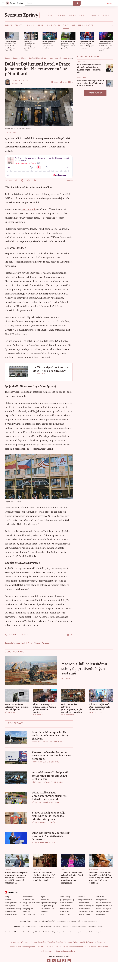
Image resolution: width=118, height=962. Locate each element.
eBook (56, 82)
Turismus (45, 643)
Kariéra (34, 942)
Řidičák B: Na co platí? (103, 909)
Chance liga (45, 900)
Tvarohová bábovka (66, 909)
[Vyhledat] (77, 3)
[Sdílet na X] (71, 635)
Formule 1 (44, 912)
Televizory (83, 932)
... (112, 24)
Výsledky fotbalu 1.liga (49, 903)
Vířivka (100, 926)
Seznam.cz (110, 3)
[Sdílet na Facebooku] (68, 635)
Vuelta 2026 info (28, 900)
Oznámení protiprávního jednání (22, 946)
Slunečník (56, 926)
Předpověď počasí (48, 921)
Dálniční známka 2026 (103, 903)
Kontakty (51, 942)
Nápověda (42, 942)
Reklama (68, 942)
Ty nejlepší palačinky (67, 900)
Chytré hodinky (94, 932)
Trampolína (48, 926)
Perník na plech (65, 915)
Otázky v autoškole (102, 912)
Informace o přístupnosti (96, 942)
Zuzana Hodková (19, 80)
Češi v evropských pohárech (87, 921)
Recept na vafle (65, 912)
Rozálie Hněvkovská (53, 742)
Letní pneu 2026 (101, 900)
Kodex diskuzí (91, 946)
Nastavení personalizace (65, 951)
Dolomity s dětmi (84, 915)
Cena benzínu (71, 921)
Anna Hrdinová (51, 762)
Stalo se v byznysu (89, 56)
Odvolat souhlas (47, 951)
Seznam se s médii (76, 946)
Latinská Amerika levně (86, 912)
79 (72, 82)
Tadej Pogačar (28, 909)
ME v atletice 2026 (47, 909)
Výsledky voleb (10, 906)
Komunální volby (10, 915)
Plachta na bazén (37, 926)
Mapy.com (37, 921)
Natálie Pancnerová (53, 782)
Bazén (27, 926)
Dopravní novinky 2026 (104, 906)
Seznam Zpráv (28, 209)
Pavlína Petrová (51, 802)
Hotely (23, 643)
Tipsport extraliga (47, 906)
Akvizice (37, 643)
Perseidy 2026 (60, 921)
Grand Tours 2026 (29, 915)
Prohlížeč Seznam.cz (45, 946)
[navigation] (3, 3)
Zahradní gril (91, 926)
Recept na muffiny (66, 903)
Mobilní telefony (28, 932)
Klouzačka (65, 926)
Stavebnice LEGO (41, 932)
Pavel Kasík (49, 822)
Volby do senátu (10, 912)
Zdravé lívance (65, 906)
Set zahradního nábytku (78, 926)
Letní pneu (65, 932)
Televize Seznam (61, 946)
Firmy (30, 643)
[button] (12, 36)
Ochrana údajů (79, 942)
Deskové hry (74, 932)
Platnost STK (100, 915)
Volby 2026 (8, 900)
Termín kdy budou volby (13, 909)
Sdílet (65, 82)
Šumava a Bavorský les (86, 906)
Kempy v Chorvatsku (85, 900)
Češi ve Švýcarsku (84, 909)
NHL (42, 915)
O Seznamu (25, 942)
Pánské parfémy (106, 932)
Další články (95, 93)
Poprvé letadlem (83, 903)
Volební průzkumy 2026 (13, 903)
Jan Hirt (25, 906)
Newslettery (103, 946)
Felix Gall (26, 912)
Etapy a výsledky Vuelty (31, 903)
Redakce (59, 942)
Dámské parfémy (54, 932)
